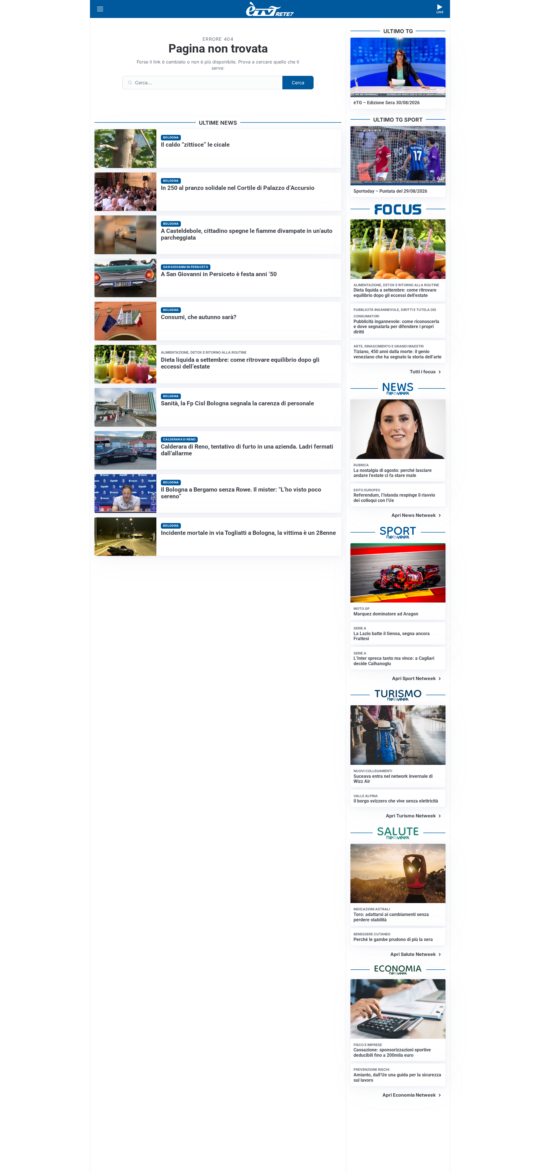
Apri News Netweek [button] (414, 515)
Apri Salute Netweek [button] (413, 954)
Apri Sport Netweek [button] (414, 678)
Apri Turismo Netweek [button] (411, 816)
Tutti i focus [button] (423, 371)
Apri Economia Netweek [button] (409, 1095)
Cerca (298, 82)
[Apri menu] (100, 9)
